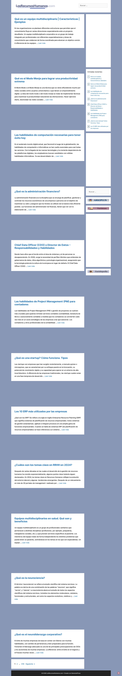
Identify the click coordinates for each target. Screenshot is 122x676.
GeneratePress (76, 673)
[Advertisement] (47, 61)
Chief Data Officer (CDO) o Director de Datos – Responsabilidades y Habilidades (42, 246)
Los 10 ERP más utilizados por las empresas (41, 411)
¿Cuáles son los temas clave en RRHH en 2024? (43, 464)
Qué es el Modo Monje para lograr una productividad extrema (99, 86)
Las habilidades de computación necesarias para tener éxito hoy (99, 93)
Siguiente (30, 664)
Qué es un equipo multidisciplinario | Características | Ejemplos (98, 78)
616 (23, 664)
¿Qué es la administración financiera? (37, 191)
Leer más (41, 43)
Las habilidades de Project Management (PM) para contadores (98, 115)
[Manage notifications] (118, 673)
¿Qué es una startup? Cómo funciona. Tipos (41, 357)
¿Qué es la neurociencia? (30, 577)
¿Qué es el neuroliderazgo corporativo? (38, 634)
